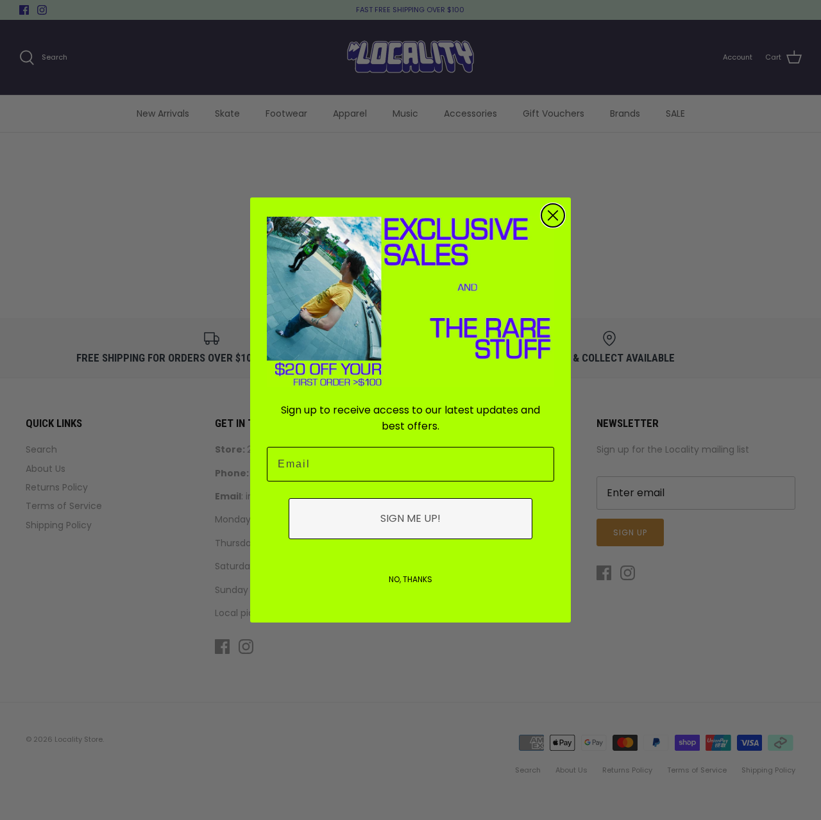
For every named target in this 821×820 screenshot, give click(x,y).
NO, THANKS (410, 579)
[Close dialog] (552, 215)
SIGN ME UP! (410, 518)
